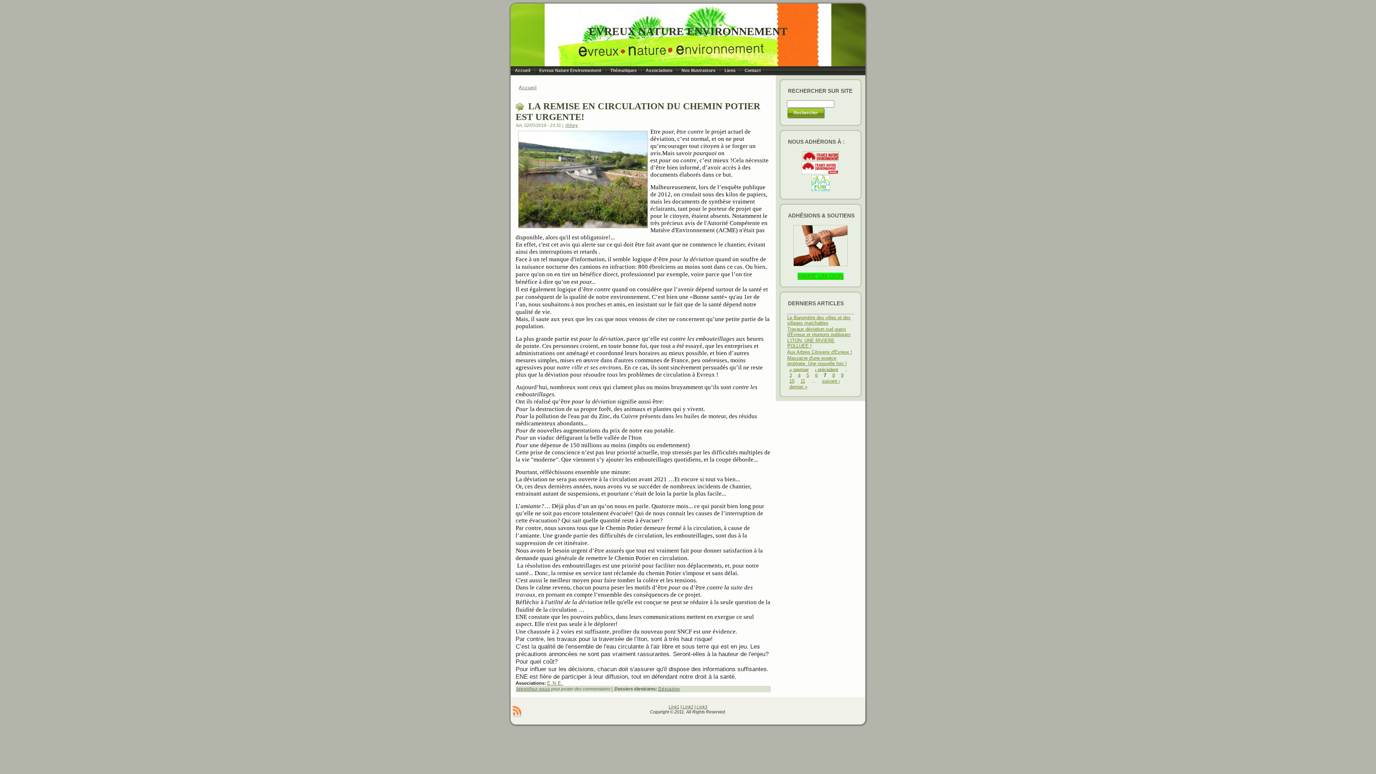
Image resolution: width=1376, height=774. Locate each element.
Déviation (669, 689)
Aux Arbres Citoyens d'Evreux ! (819, 352)
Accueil (528, 87)
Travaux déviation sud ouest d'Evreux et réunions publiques (819, 331)
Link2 (688, 707)
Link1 (674, 707)
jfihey (571, 125)
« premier (799, 369)
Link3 (702, 707)
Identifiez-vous (533, 689)
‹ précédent (826, 369)
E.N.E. (555, 683)
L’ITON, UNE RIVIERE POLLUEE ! (811, 343)
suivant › (831, 381)
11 (803, 381)
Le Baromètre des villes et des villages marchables (819, 320)
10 (791, 381)
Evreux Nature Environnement (688, 31)
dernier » (798, 387)
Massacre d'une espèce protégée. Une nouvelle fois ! (817, 360)
